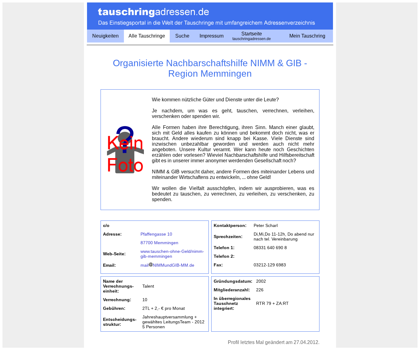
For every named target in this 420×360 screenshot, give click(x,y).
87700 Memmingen (159, 242)
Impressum (212, 35)
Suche (182, 35)
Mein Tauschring (307, 35)
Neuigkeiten (105, 35)
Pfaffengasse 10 (156, 234)
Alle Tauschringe (147, 35)
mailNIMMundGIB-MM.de (167, 265)
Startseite (251, 36)
